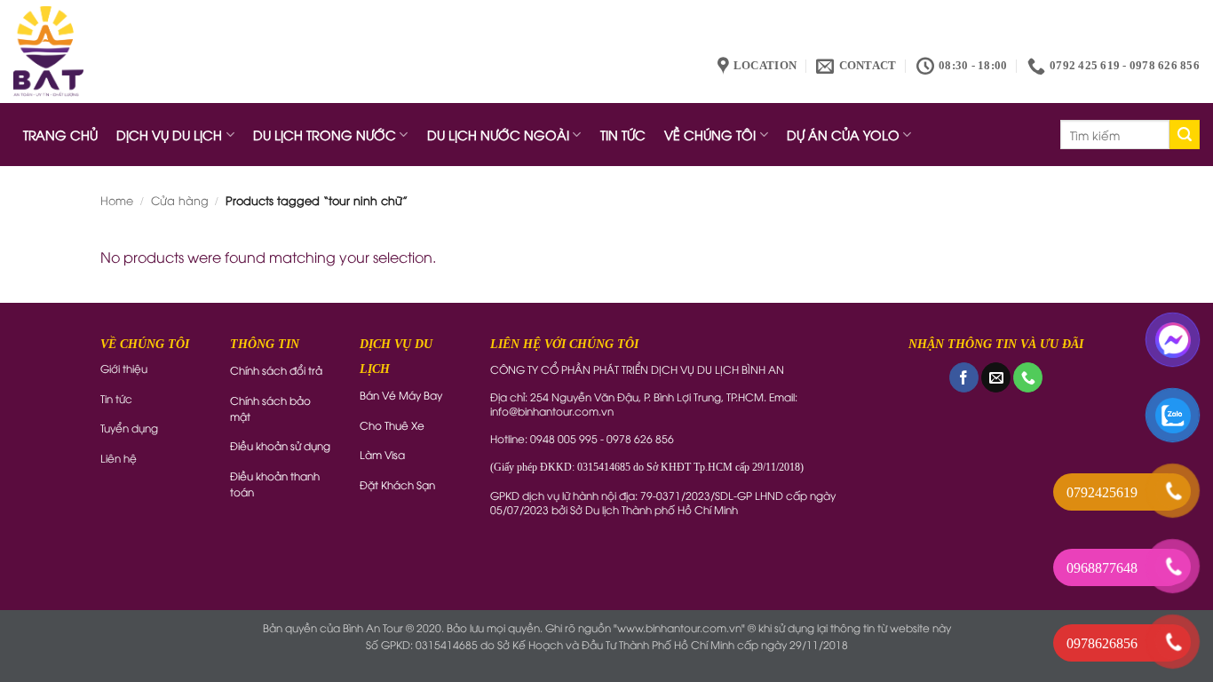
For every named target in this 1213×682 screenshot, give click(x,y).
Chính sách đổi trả (276, 369)
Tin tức (116, 398)
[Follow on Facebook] (964, 377)
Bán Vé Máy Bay (401, 394)
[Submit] (1184, 135)
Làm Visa (382, 454)
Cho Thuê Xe (392, 424)
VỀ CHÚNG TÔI (710, 134)
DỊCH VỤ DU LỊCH (169, 134)
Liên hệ (118, 457)
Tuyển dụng (129, 427)
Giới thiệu (123, 368)
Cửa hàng (180, 200)
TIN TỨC (623, 134)
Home (116, 200)
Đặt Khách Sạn (397, 484)
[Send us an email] (996, 377)
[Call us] (1028, 377)
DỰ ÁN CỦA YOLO (843, 134)
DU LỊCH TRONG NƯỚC (324, 134)
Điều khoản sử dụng (280, 445)
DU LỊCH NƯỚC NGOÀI (498, 134)
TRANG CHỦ (60, 134)
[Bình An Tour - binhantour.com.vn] (48, 51)
